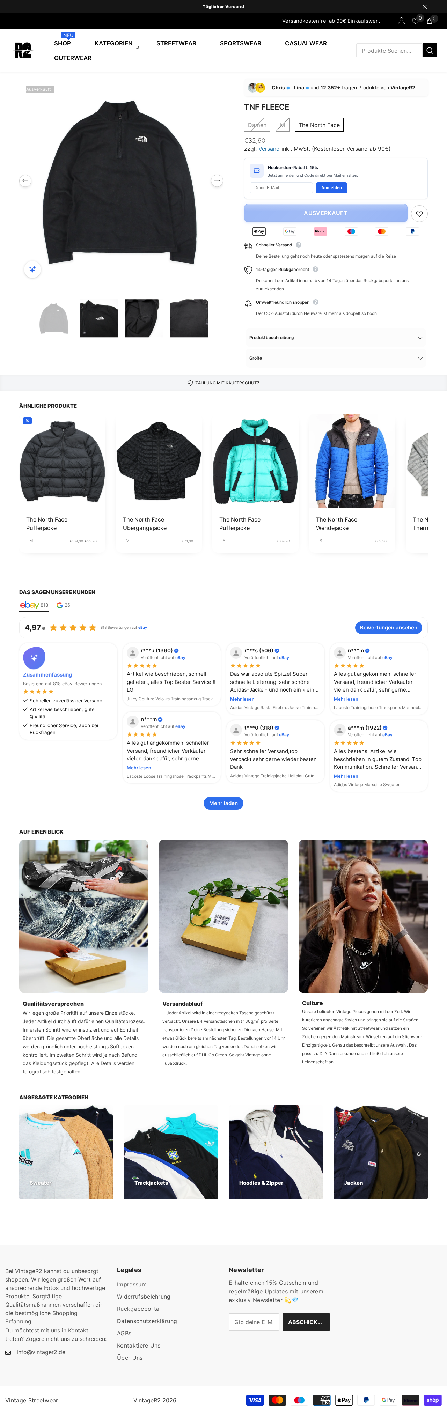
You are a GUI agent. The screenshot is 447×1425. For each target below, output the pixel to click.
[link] (83, 916)
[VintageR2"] (7, 21)
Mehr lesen (242, 699)
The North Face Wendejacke (336, 523)
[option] (223, 6)
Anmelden (331, 187)
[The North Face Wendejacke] (352, 461)
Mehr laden (223, 803)
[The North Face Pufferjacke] (62, 461)
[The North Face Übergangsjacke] (159, 461)
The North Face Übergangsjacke (145, 523)
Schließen (425, 7)
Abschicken (306, 1322)
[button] (25, 181)
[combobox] (389, 50)
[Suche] (396, 50)
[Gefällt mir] (419, 213)
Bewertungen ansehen (388, 627)
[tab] (34, 605)
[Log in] (401, 20)
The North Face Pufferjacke (46, 523)
